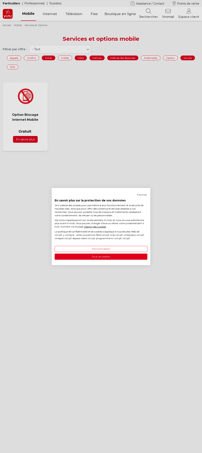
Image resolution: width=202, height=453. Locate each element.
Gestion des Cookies (95, 226)
